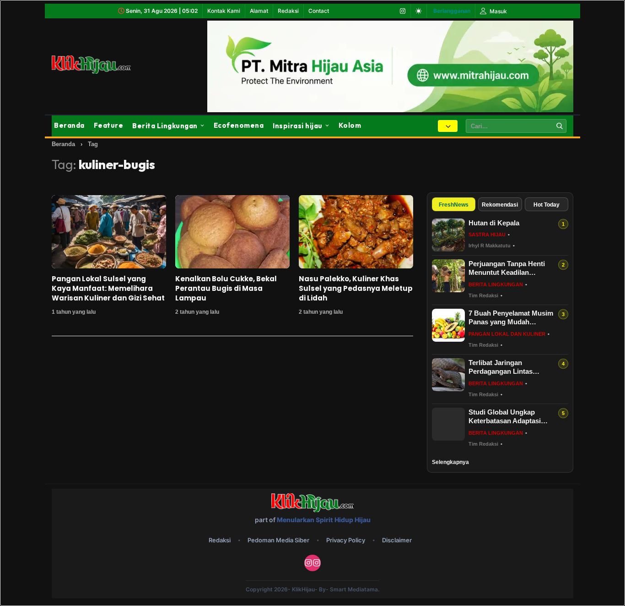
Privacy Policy (345, 540)
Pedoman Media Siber (278, 540)
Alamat (259, 10)
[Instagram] (402, 11)
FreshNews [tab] (454, 205)
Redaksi (288, 10)
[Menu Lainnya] (448, 126)
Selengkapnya (450, 462)
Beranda (69, 125)
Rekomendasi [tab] (500, 205)
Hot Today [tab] (546, 205)
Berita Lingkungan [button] (165, 125)
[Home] (102, 64)
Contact (318, 10)
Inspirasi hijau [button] (298, 125)
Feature (109, 125)
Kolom (350, 125)
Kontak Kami (223, 10)
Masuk (497, 11)
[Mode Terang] (418, 11)
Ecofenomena (239, 125)
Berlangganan (451, 10)
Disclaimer (397, 540)
